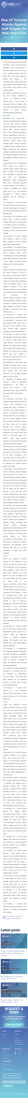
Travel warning (16, 918)
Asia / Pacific (9, 916)
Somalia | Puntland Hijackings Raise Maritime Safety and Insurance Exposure (12, 953)
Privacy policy (23, 1094)
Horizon (5, 98)
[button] (14, 49)
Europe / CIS (18, 916)
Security (7, 918)
